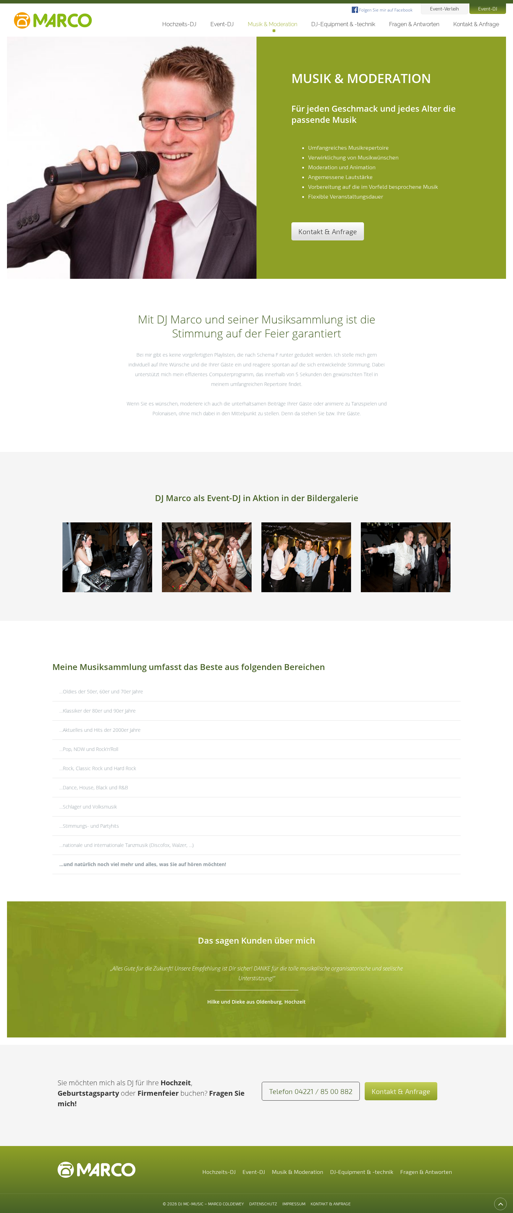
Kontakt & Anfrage (327, 231)
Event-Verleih (444, 9)
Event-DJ (487, 9)
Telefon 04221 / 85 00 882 (310, 1091)
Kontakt (476, 24)
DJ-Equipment (343, 24)
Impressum (293, 1203)
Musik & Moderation (272, 24)
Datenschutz (263, 1203)
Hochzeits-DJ (179, 24)
